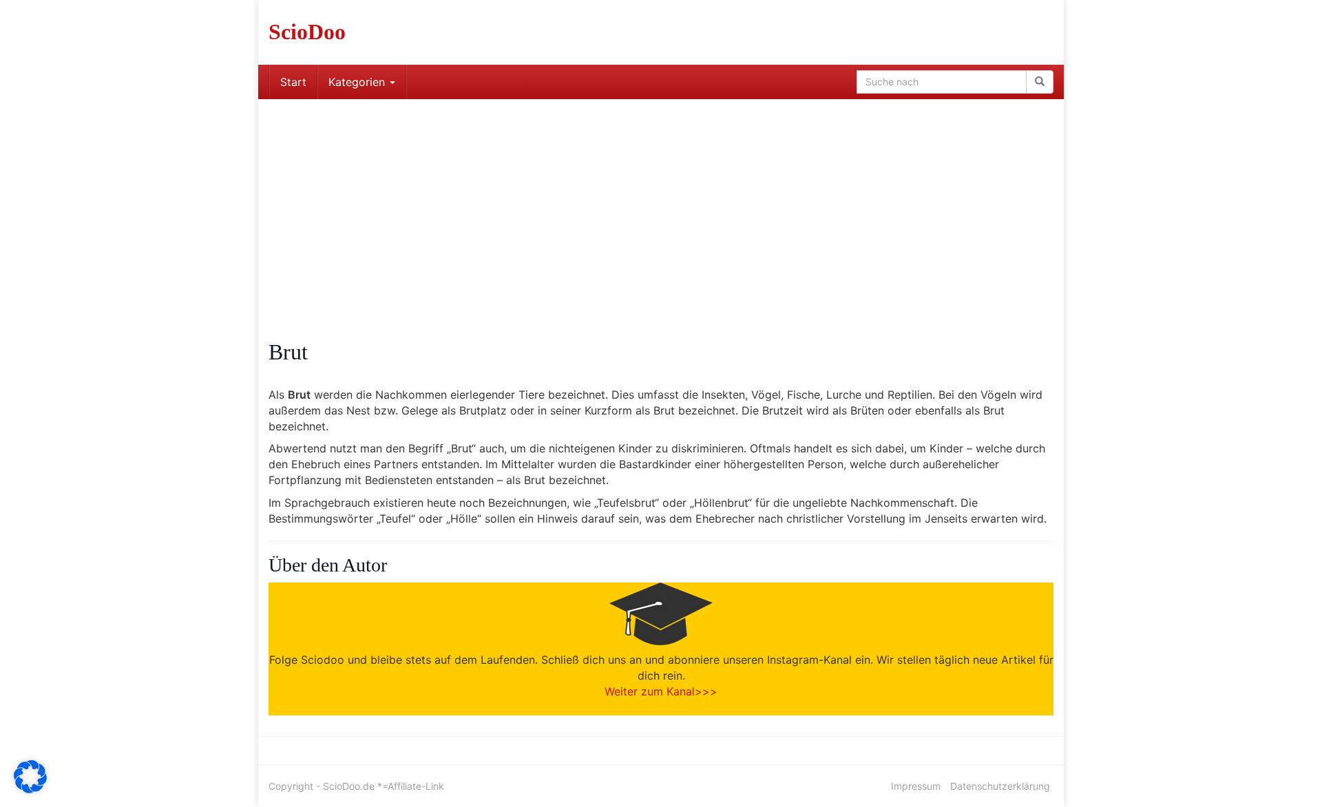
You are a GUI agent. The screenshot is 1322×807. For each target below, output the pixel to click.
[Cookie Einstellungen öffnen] (30, 789)
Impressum (916, 786)
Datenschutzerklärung (1000, 786)
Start (293, 82)
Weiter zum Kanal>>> (661, 691)
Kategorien (358, 82)
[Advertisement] (661, 202)
